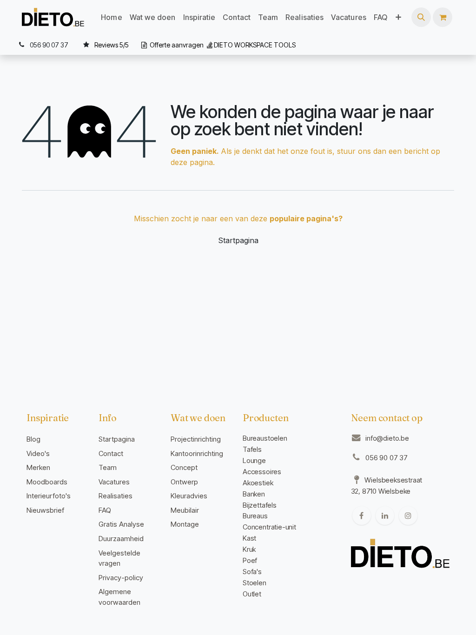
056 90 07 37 (386, 457)
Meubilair (185, 510)
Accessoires (262, 471)
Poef (250, 560)
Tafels (252, 449)
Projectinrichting (196, 439)
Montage (185, 524)
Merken (38, 467)
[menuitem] (111, 17)
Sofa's (252, 571)
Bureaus (255, 515)
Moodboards (46, 481)
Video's (38, 453)
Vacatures (114, 481)
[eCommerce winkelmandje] (442, 17)
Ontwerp (184, 481)
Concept (184, 467)
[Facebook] (361, 515)
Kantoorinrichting (197, 453)
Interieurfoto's (48, 495)
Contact (111, 453)
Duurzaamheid (121, 538)
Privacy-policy (121, 577)
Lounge (254, 460)
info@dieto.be (387, 438)
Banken (254, 493)
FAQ (105, 510)
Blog (33, 439)
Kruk (249, 549)
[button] (421, 17)
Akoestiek (258, 482)
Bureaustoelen (265, 438)
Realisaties (115, 495)
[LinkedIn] (385, 515)
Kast (249, 538)
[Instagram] (408, 515)
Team (108, 467)
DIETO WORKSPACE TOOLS (255, 45)
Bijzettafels (260, 505)
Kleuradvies (189, 495)
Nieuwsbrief (45, 510)
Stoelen (254, 582)
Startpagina (238, 240)
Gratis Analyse (121, 524)
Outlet (252, 593)
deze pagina (192, 162)
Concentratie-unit (269, 527)
